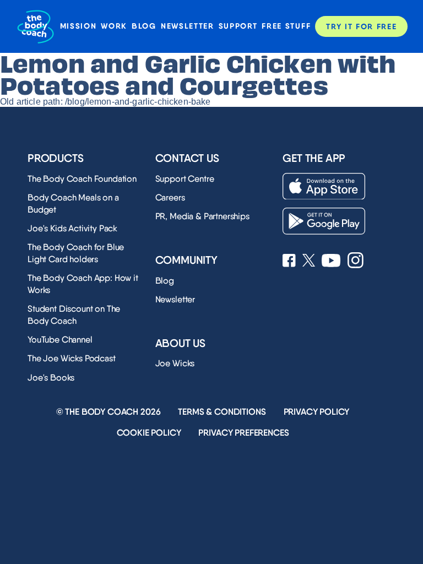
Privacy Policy (317, 411)
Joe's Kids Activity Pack (72, 228)
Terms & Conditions (221, 411)
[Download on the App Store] (324, 186)
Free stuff (286, 26)
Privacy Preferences (243, 432)
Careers (170, 197)
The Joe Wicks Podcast (72, 358)
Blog (144, 26)
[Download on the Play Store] (324, 221)
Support (238, 26)
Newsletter (187, 26)
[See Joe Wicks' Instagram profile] (356, 261)
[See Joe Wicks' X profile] (308, 261)
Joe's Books (51, 377)
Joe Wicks (175, 363)
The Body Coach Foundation (82, 178)
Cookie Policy (149, 432)
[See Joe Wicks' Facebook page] (289, 261)
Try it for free (361, 26)
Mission (78, 26)
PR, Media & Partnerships (202, 216)
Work (114, 26)
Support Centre (184, 178)
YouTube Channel (60, 339)
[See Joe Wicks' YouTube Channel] (331, 261)
